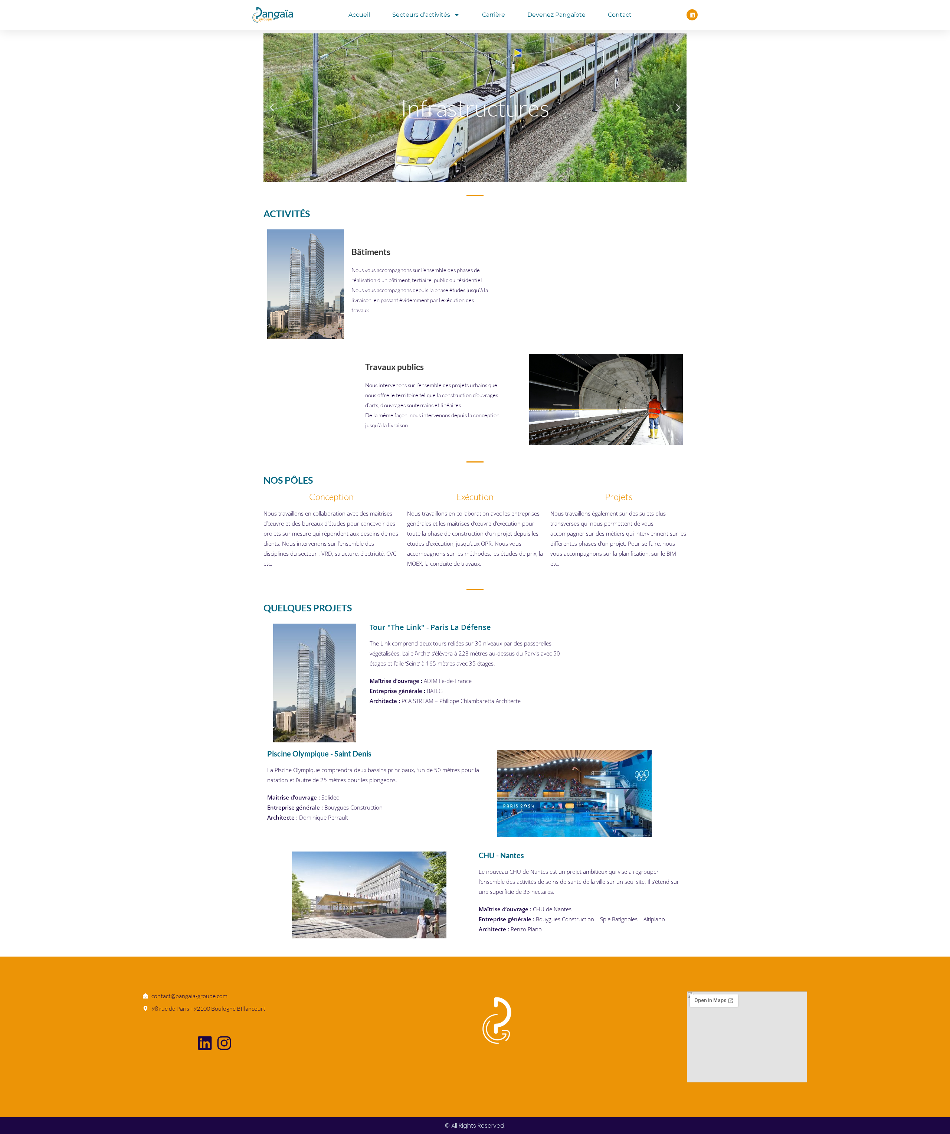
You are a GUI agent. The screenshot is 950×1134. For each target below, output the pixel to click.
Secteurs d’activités (421, 14)
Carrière (493, 14)
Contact (620, 14)
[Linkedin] (692, 14)
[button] (271, 107)
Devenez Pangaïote (556, 14)
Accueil (359, 14)
